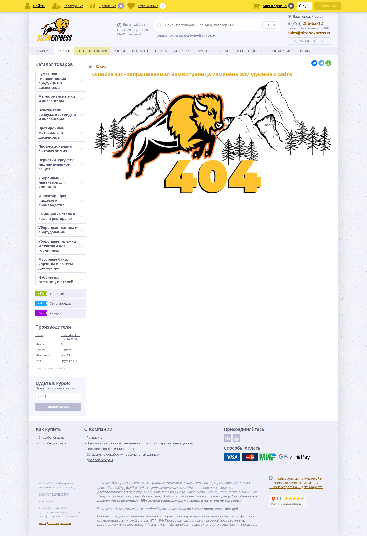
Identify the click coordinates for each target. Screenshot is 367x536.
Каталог (64, 51)
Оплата (161, 51)
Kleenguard (42, 355)
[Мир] (267, 457)
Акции (119, 51)
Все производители (50, 368)
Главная (43, 51)
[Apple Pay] (303, 457)
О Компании (280, 51)
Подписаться (58, 407)
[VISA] (232, 457)
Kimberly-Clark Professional (70, 336)
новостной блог (249, 51)
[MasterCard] (250, 457)
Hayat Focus (69, 361)
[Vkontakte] (227, 438)
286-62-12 (305, 23)
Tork (38, 361)
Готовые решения (92, 51)
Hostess (40, 350)
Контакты (140, 51)
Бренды (304, 51)
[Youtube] (236, 438)
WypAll (65, 355)
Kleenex (40, 344)
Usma (39, 335)
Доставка (181, 51)
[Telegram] (321, 63)
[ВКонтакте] (314, 63)
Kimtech (66, 350)
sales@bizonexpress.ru (309, 33)
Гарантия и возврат (212, 51)
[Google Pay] (285, 457)
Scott (64, 344)
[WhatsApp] (328, 63)
